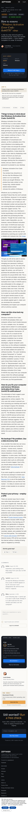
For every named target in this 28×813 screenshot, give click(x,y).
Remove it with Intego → (14, 70)
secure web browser (10, 536)
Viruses (3, 768)
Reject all (13, 807)
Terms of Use (4, 785)
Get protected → (14, 660)
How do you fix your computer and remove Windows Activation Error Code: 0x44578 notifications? (13, 97)
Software (3, 771)
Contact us (4, 795)
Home (2, 7)
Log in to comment (14, 625)
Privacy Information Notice (7, 787)
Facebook (3, 762)
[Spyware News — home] (6, 2)
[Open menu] (19, 2)
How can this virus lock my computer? (11, 93)
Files (2, 773)
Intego (24, 236)
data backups (15, 467)
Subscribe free (14, 702)
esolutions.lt (11, 760)
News (2, 776)
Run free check (14, 735)
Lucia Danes (8, 45)
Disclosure (3, 793)
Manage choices (6, 810)
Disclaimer (3, 790)
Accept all (5, 807)
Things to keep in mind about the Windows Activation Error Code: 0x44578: (13, 90)
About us (3, 782)
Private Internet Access (15, 517)
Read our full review (14, 664)
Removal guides (10, 7)
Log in (24, 1)
